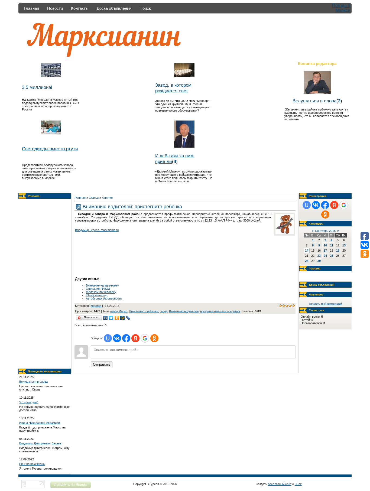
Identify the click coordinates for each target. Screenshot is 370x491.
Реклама (34, 195)
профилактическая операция (220, 311)
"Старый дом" (28, 402)
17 (325, 250)
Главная (31, 8)
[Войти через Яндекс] (135, 338)
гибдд (163, 311)
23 (319, 255)
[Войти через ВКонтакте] (117, 338)
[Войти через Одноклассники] (154, 338)
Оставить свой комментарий (325, 304)
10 (325, 245)
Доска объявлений (114, 8)
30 (319, 260)
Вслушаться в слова (314, 100)
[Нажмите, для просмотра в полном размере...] (284, 233)
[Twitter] (111, 317)
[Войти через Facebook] (126, 338)
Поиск (145, 8)
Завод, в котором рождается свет (173, 87)
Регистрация (317, 195)
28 (306, 260)
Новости (55, 8)
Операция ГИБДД (98, 288)
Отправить (101, 364)
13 (344, 245)
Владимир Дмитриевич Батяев (40, 443)
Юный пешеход (96, 295)
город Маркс (118, 311)
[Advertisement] (44, 283)
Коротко (107, 197)
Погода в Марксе (341, 8)
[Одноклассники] (117, 317)
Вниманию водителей (184, 311)
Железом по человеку (101, 292)
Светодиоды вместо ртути (50, 148)
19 (337, 250)
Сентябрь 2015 (325, 230)
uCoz (298, 484)
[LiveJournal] (128, 317)
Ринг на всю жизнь (32, 464)
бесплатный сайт (279, 484)
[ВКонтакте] (105, 317)
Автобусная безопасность (104, 298)
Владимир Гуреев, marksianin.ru (97, 230)
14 (306, 250)
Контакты (80, 8)
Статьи (94, 197)
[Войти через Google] (145, 338)
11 (331, 245)
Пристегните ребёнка (143, 311)
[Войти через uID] (108, 338)
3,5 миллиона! (37, 87)
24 (325, 255)
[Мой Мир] (122, 317)
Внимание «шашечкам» (102, 285)
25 (331, 255)
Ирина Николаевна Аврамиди (39, 422)
